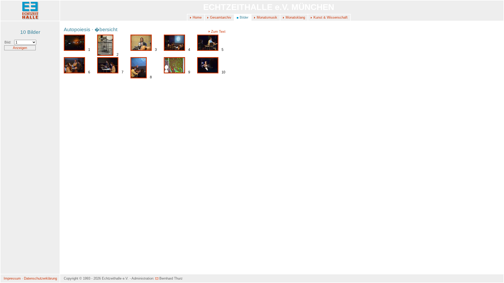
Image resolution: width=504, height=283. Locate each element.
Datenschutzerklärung (40, 278)
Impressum (12, 278)
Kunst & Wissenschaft (330, 17)
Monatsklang (295, 17)
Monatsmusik (267, 17)
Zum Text (218, 32)
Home (197, 17)
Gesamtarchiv (220, 17)
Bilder (244, 17)
